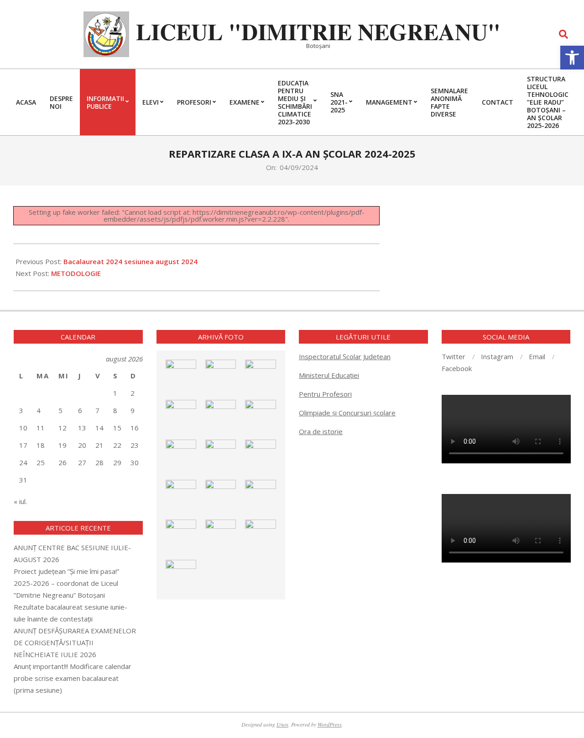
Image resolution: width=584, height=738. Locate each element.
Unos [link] (282, 724)
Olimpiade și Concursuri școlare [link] (347, 412)
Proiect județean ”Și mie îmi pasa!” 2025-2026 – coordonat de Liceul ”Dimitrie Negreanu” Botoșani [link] (66, 583)
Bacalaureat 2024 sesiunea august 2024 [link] (130, 261)
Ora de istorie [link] (321, 431)
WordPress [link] (330, 724)
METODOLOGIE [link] (76, 273)
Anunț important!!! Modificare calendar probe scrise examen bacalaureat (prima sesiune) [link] (72, 678)
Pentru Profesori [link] (325, 393)
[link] (572, 57)
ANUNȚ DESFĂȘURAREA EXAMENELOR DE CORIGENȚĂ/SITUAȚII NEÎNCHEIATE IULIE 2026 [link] (75, 642)
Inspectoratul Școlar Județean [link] (345, 356)
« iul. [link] (20, 501)
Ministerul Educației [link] (329, 375)
